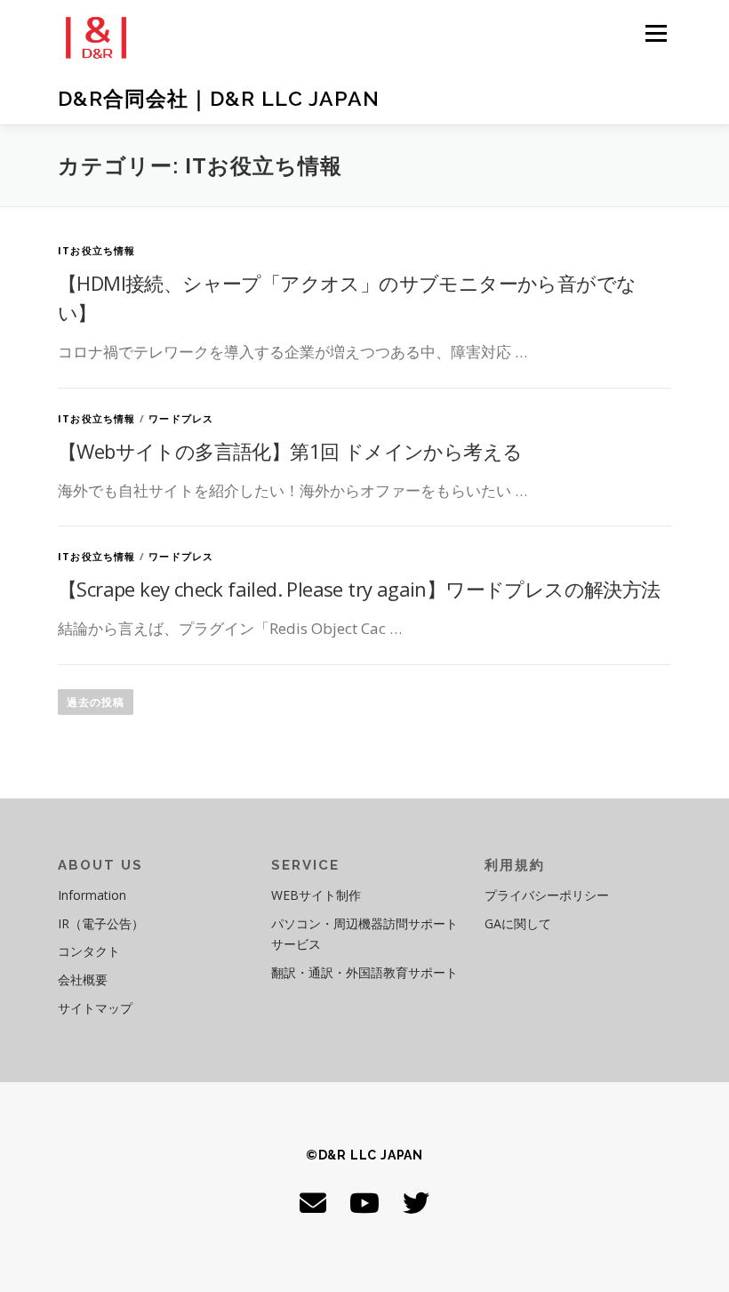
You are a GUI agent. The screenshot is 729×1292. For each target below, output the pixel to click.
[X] (416, 1202)
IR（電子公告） (101, 923)
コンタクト (89, 951)
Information (92, 895)
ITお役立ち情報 (97, 250)
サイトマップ (95, 1007)
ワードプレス (180, 418)
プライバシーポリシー (547, 895)
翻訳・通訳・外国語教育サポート (364, 972)
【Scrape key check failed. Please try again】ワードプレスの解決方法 (359, 588)
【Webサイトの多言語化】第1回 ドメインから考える (290, 450)
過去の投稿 (95, 702)
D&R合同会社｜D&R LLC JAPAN (219, 98)
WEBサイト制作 (316, 895)
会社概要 (83, 979)
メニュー (655, 33)
